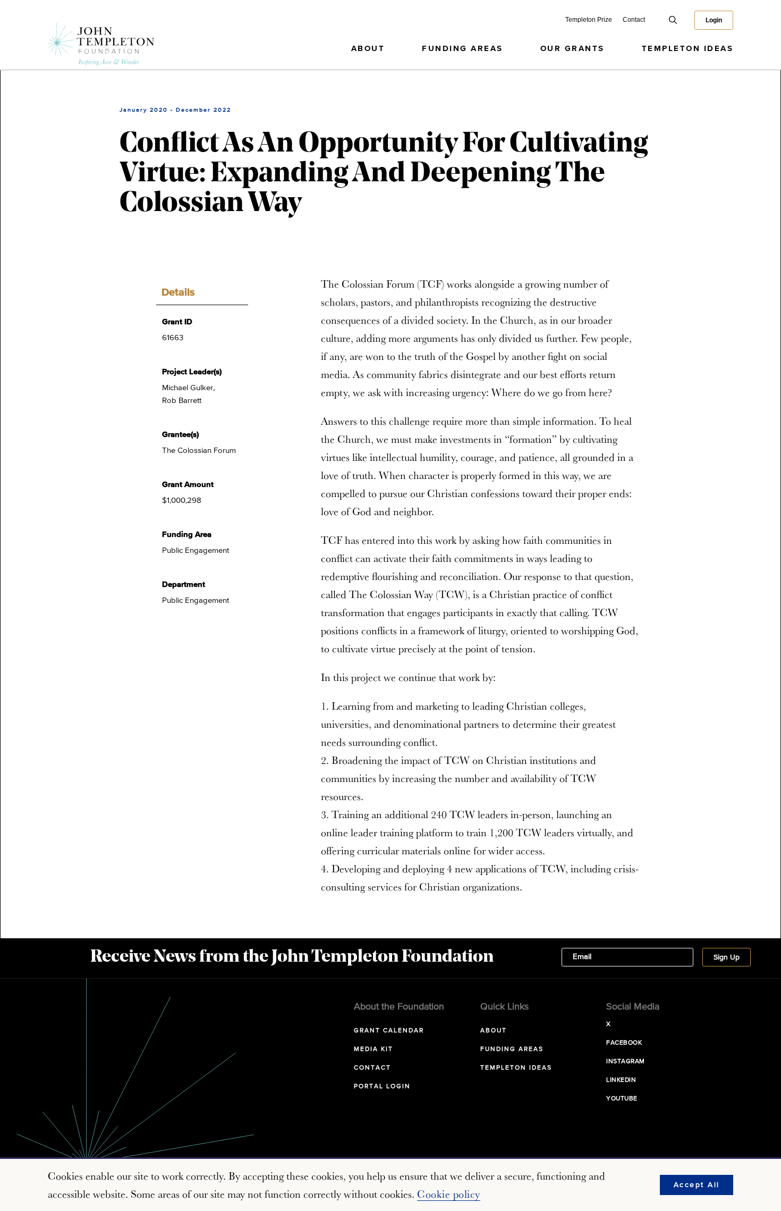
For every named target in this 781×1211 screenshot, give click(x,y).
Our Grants (572, 49)
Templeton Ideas (688, 49)
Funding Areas (462, 49)
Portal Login (382, 1086)
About (368, 49)
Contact (634, 19)
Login (714, 20)
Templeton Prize (588, 19)
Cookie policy (448, 1194)
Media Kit (373, 1049)
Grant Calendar (389, 1031)
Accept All (697, 1185)
